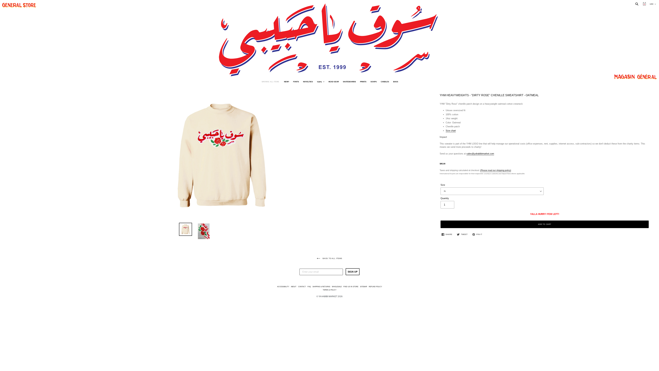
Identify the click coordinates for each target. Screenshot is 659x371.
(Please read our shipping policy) (495, 170)
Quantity (445, 198)
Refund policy (375, 287)
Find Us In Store (350, 287)
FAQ (309, 287)
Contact (302, 287)
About (293, 287)
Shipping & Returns (321, 287)
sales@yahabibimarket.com (480, 153)
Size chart (451, 130)
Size (443, 185)
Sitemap (363, 287)
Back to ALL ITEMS (332, 258)
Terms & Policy (329, 290)
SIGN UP (352, 271)
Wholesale (337, 287)
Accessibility (283, 287)
